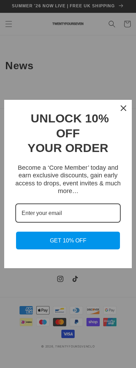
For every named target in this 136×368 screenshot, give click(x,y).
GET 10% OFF (68, 240)
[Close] (123, 108)
